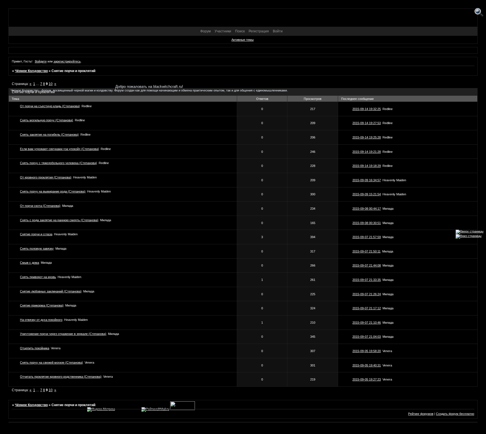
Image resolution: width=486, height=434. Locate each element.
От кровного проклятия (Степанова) (45, 177)
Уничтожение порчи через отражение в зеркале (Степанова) (63, 333)
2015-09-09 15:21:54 (366, 194)
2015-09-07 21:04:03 (366, 336)
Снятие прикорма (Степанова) (42, 305)
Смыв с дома (29, 262)
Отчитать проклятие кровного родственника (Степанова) (61, 376)
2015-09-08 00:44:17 (366, 208)
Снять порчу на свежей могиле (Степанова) (51, 362)
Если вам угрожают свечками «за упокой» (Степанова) (59, 149)
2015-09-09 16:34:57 (366, 180)
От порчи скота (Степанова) (40, 205)
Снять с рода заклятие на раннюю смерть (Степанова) (59, 220)
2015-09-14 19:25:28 (366, 137)
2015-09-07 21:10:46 (366, 322)
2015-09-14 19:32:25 (366, 109)
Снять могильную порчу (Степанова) (46, 120)
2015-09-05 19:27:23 (366, 379)
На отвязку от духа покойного (41, 319)
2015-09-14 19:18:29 (366, 165)
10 (51, 84)
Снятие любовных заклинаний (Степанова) (51, 291)
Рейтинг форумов (420, 413)
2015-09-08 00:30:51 (366, 223)
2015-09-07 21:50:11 (366, 251)
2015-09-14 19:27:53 (366, 123)
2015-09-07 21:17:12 (366, 308)
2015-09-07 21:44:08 (366, 265)
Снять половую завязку (37, 248)
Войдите (41, 61)
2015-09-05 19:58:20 (366, 351)
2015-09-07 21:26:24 (366, 294)
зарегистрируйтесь (67, 61)
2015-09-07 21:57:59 (366, 237)
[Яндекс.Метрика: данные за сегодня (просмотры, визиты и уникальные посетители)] (101, 409)
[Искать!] (479, 12)
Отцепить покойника (34, 348)
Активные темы (242, 39)
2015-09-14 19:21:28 (366, 151)
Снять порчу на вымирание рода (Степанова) (53, 191)
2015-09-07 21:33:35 (366, 279)
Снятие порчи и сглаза (36, 234)
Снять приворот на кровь (38, 277)
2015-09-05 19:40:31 (366, 365)
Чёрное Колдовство (31, 71)
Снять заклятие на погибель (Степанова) (49, 134)
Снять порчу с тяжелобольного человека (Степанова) (58, 163)
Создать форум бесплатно (455, 413)
